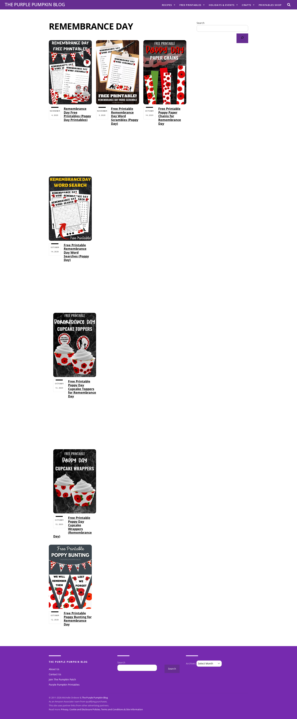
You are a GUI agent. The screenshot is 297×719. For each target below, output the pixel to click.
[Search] (242, 38)
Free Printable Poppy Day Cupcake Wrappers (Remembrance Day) (72, 527)
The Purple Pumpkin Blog (95, 697)
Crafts (246, 5)
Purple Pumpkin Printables (64, 684)
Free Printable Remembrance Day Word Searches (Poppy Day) (76, 252)
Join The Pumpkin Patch (62, 679)
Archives (191, 663)
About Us (54, 669)
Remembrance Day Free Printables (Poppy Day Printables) (77, 114)
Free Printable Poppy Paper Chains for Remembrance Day (169, 116)
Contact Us (55, 674)
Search (201, 23)
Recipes (167, 5)
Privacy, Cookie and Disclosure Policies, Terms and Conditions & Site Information (102, 709)
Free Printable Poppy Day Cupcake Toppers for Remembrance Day (82, 388)
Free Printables (190, 5)
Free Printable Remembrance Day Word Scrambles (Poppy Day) (124, 116)
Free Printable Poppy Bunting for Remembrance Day (78, 618)
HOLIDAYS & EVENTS (221, 5)
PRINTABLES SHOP (270, 5)
